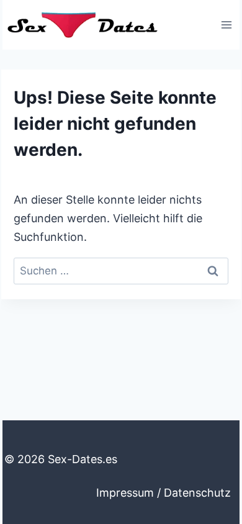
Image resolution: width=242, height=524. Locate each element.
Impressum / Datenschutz (163, 492)
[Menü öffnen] (226, 24)
